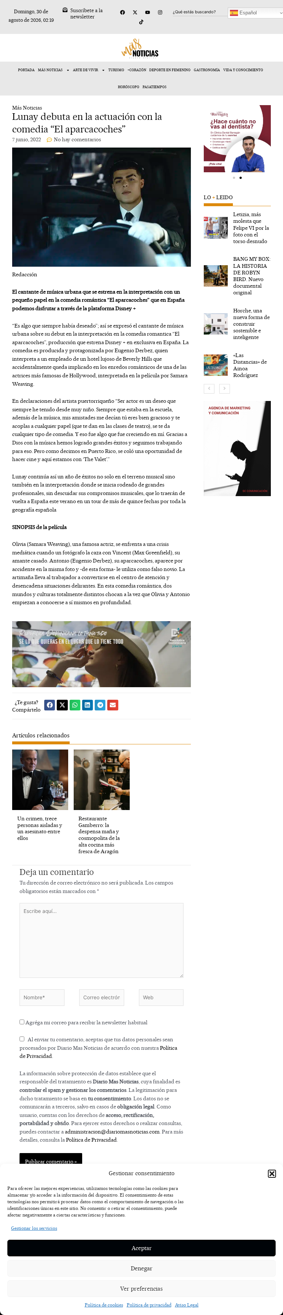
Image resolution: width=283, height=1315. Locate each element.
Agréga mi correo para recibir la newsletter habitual (85, 1022)
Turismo (116, 70)
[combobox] (208, 11)
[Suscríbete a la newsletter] (65, 9)
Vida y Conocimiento (243, 70)
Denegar (142, 1268)
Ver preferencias (141, 1288)
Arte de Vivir (85, 70)
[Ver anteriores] (209, 389)
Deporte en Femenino (170, 70)
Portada (26, 70)
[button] (272, 1173)
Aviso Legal (187, 1305)
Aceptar (142, 1248)
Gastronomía (207, 70)
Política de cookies (104, 1305)
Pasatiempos (155, 87)
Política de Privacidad (91, 1139)
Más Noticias (50, 70)
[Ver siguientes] (224, 389)
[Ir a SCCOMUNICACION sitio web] (237, 448)
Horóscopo (128, 87)
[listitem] (237, 228)
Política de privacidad (149, 1305)
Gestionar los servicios (34, 1228)
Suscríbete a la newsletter (86, 13)
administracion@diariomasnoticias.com (112, 1131)
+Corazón (136, 70)
